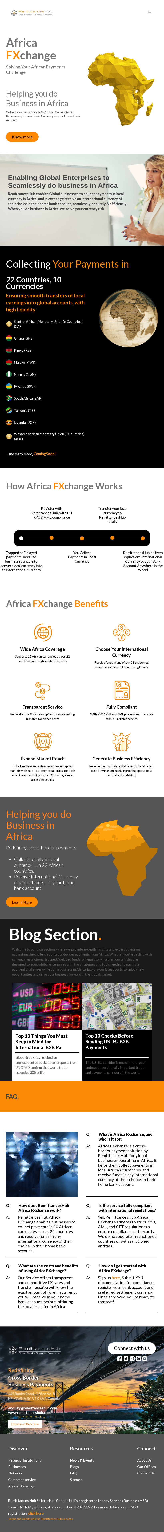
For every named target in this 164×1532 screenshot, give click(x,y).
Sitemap (76, 1479)
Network (15, 1473)
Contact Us (146, 1473)
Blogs (74, 1466)
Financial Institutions (24, 1460)
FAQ (73, 1473)
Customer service (22, 1479)
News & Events (82, 1460)
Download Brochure (25, 1424)
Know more (22, 136)
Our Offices (146, 1466)
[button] (150, 12)
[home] (30, 12)
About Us (144, 1460)
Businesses (17, 1466)
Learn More (22, 902)
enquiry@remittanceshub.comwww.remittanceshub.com (32, 1410)
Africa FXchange (21, 1486)
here (116, 1277)
